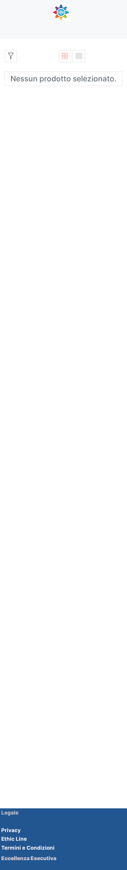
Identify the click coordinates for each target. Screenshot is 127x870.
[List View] (79, 56)
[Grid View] (65, 56)
